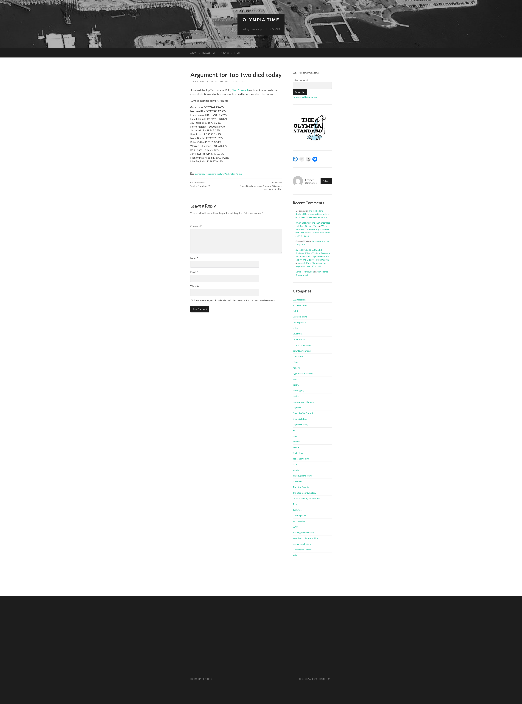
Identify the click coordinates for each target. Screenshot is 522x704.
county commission (302, 345)
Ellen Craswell (240, 90)
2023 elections (300, 299)
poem (295, 436)
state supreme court (302, 475)
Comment (196, 226)
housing (296, 367)
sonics (296, 464)
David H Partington (305, 271)
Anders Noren (317, 679)
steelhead (297, 481)
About (193, 53)
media (296, 396)
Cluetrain (297, 333)
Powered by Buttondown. (305, 97)
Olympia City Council (303, 413)
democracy (200, 174)
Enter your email (300, 80)
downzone (298, 356)
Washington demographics (305, 538)
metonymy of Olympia (303, 402)
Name (194, 257)
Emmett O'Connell (218, 81)
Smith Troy (298, 453)
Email (194, 272)
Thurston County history (304, 492)
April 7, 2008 (197, 81)
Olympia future (300, 419)
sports (296, 470)
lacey (295, 379)
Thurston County (301, 487)
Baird (295, 311)
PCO (295, 430)
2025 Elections (300, 305)
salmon (296, 441)
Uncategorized (300, 515)
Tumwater (297, 509)
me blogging (298, 390)
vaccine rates (299, 521)
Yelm (295, 555)
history (296, 362)
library (296, 384)
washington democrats (303, 532)
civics (295, 328)
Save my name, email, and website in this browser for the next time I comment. (235, 300)
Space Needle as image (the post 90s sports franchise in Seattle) (261, 186)
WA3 (295, 526)
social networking (301, 458)
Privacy (225, 53)
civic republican (300, 322)
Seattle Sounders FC (200, 185)
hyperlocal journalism (303, 373)
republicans (211, 174)
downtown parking (301, 350)
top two (220, 174)
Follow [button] (326, 181)
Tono (295, 504)
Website (194, 286)
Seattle (296, 447)
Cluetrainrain (299, 339)
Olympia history (300, 424)
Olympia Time (261, 19)
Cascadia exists (300, 316)
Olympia (297, 407)
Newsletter (208, 53)
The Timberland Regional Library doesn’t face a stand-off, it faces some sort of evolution (313, 214)
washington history (302, 544)
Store (237, 53)
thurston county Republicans (306, 498)
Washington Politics (233, 174)
